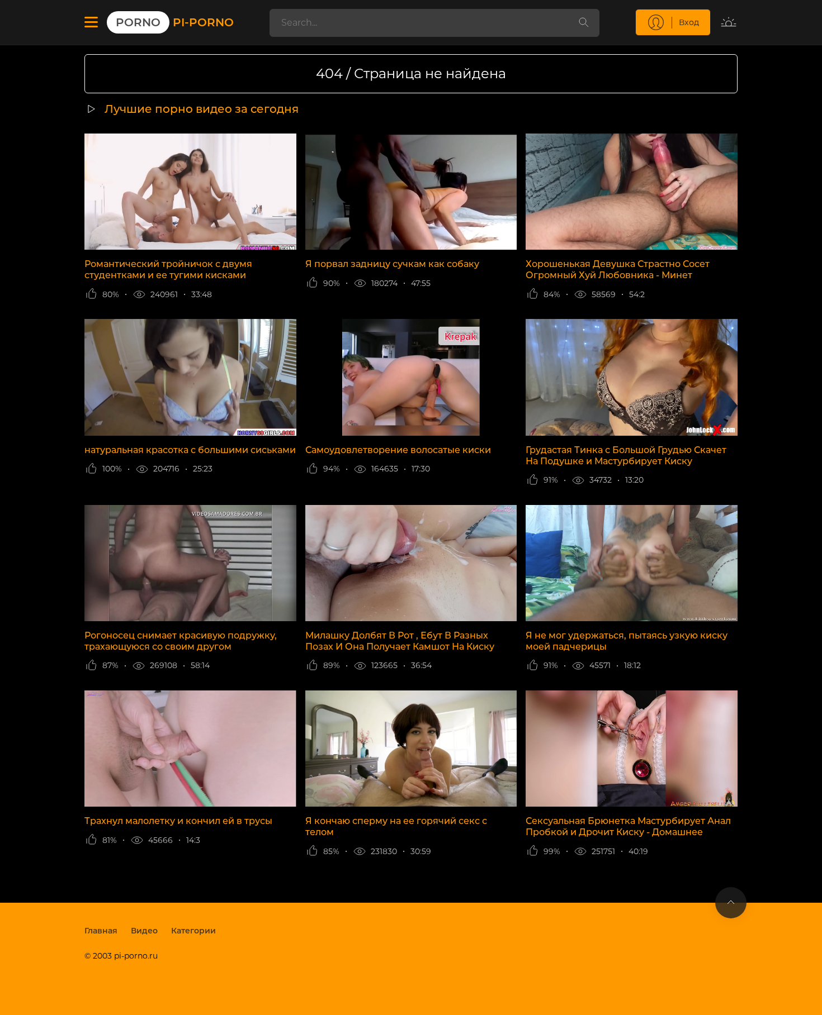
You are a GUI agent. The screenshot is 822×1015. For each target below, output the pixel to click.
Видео (144, 931)
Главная (100, 931)
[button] (91, 22)
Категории (193, 931)
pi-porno (175, 22)
